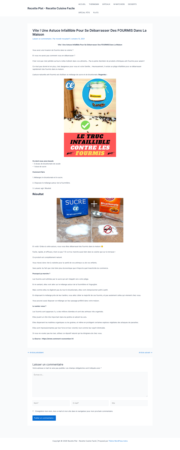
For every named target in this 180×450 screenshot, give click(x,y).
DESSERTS (132, 4)
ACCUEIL (82, 4)
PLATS (95, 12)
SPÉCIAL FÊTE (84, 12)
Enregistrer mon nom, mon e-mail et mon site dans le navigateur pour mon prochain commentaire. (74, 411)
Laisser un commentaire (41, 39)
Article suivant (145, 352)
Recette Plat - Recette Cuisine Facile (51, 8)
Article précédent (36, 352)
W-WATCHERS (119, 4)
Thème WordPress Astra (118, 441)
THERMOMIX (94, 4)
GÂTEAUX (106, 4)
